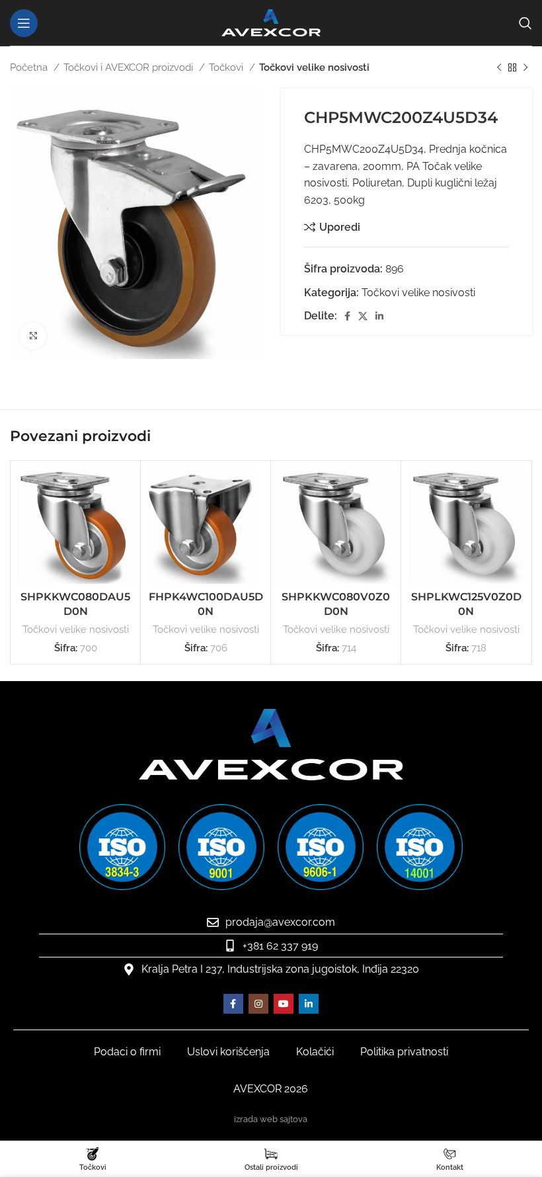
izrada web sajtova (270, 1119)
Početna (30, 67)
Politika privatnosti (404, 1051)
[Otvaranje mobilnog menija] (23, 23)
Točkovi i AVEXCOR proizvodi (129, 67)
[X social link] (362, 316)
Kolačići (315, 1051)
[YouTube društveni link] (283, 1004)
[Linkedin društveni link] (379, 316)
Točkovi (227, 67)
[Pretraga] (525, 23)
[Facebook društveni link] (347, 316)
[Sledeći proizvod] (525, 67)
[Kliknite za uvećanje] (33, 336)
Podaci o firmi (127, 1051)
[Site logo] (271, 22)
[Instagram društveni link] (258, 1004)
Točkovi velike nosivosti (314, 67)
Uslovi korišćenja (228, 1051)
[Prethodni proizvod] (499, 67)
